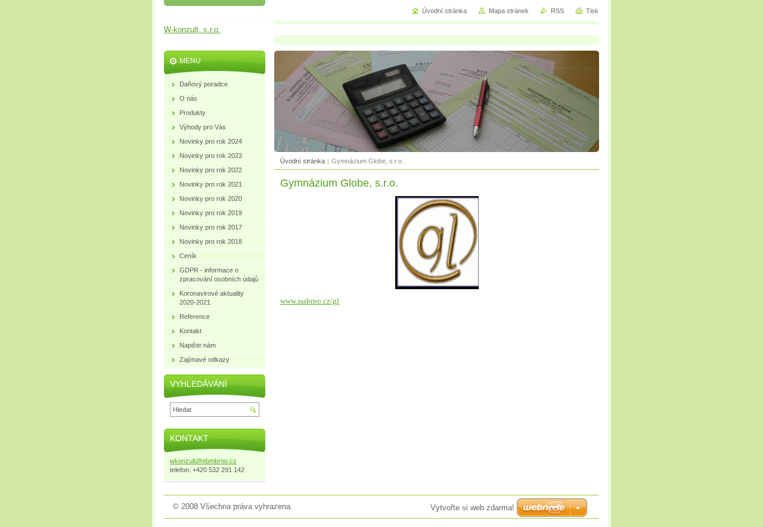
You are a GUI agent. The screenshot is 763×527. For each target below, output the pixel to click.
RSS (557, 10)
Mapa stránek (509, 10)
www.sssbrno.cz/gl (309, 301)
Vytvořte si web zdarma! (472, 507)
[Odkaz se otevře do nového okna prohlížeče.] (437, 287)
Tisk (592, 10)
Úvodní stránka (302, 161)
